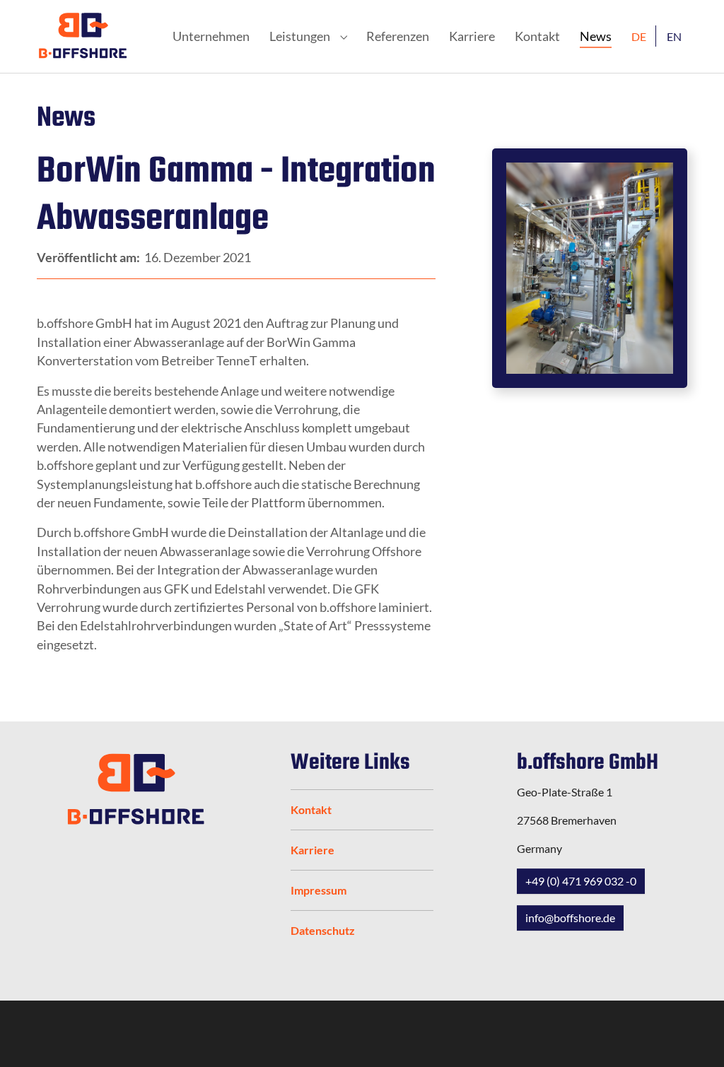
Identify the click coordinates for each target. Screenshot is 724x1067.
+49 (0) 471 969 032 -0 (580, 881)
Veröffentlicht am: (89, 257)
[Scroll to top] (693, 1036)
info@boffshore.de (570, 917)
